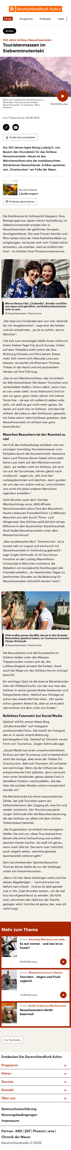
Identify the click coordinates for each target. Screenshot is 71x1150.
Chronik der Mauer (16, 1137)
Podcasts (45, 18)
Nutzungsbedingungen (19, 1115)
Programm (26, 18)
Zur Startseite (12, 1039)
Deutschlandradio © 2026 (21, 1143)
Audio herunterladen (22, 137)
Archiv (9, 30)
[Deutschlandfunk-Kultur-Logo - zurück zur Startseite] (35, 9)
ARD (19, 1131)
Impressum (10, 1121)
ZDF (28, 1131)
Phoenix (40, 1131)
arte (52, 1131)
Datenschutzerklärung (18, 1109)
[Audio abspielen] (62, 96)
